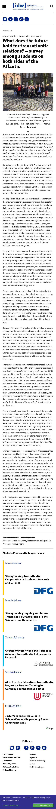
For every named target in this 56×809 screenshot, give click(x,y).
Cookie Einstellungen (37, 767)
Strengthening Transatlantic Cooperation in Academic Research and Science (27, 579)
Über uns (33, 754)
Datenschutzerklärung (37, 761)
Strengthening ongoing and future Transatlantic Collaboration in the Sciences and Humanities (26, 616)
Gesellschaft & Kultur (11, 757)
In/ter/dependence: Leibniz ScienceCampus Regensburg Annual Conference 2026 (27, 719)
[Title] (16, 19)
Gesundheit (7, 760)
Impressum (33, 757)
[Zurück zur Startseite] (28, 6)
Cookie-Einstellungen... (11, 805)
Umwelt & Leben (9, 764)
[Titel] (5, 19)
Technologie (8, 754)
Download (31, 127)
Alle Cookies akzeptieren (42, 805)
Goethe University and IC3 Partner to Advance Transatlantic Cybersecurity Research (28, 654)
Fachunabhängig (9, 770)
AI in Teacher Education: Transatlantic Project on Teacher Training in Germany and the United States (29, 685)
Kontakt (32, 764)
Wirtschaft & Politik (10, 767)
